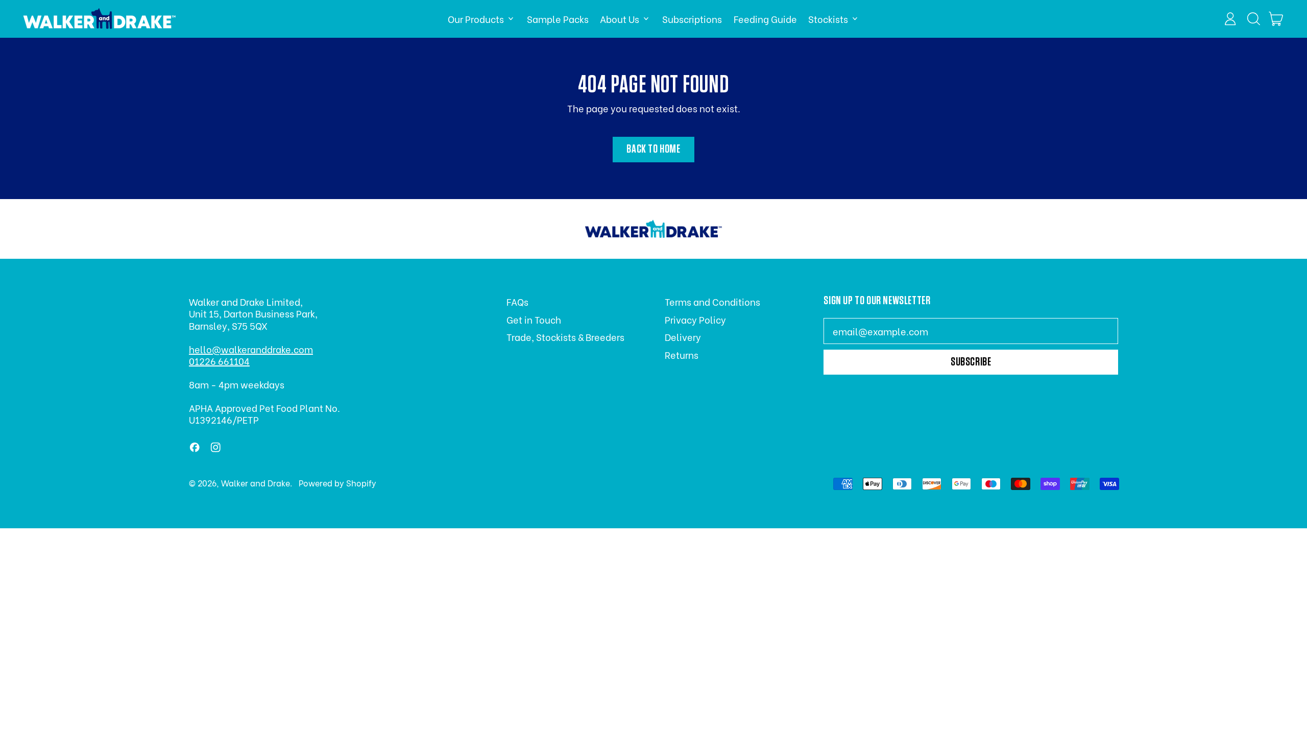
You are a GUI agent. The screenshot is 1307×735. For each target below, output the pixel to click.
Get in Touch (533, 319)
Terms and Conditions (712, 301)
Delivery (683, 337)
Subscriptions (692, 19)
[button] (1253, 19)
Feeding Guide (765, 19)
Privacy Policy (695, 319)
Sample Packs (558, 19)
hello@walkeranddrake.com (251, 349)
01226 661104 (219, 361)
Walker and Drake (255, 482)
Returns (681, 354)
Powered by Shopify (337, 482)
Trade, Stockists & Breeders (565, 337)
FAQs (517, 301)
